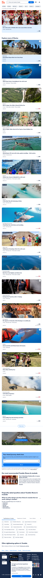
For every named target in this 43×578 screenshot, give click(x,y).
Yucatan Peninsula (13, 550)
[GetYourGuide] (3, 2)
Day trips (4, 505)
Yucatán (19, 550)
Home (3, 550)
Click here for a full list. (24, 546)
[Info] (16, 9)
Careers (28, 557)
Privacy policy (21, 559)
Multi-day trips (5, 506)
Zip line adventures (6, 507)
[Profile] (39, 2)
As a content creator (35, 557)
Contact (20, 556)
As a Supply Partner (35, 556)
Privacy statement (33, 469)
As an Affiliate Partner (35, 559)
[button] (21, 21)
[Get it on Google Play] (14, 557)
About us (28, 556)
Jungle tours (5, 504)
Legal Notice (21, 557)
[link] (21, 21)
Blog (28, 559)
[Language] (36, 2)
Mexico (7, 550)
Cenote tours (5, 502)
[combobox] (17, 2)
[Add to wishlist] (40, 11)
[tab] (9, 518)
